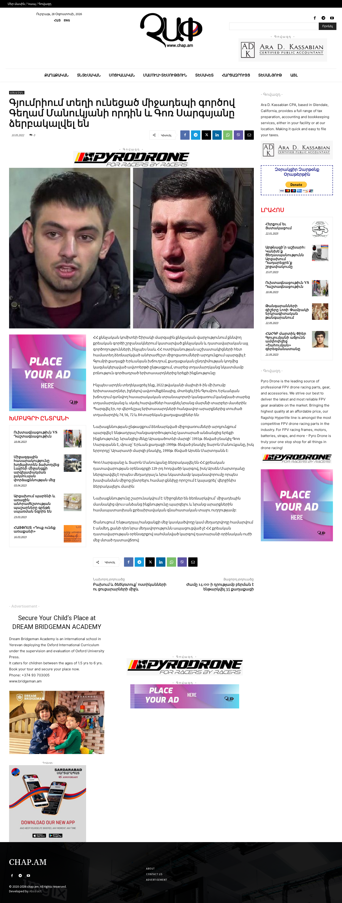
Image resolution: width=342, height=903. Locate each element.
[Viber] (238, 135)
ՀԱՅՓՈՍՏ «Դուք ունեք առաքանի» (35, 530)
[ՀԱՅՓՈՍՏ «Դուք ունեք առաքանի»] (72, 534)
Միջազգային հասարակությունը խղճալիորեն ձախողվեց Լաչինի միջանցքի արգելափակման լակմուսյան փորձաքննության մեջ (36, 468)
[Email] (249, 135)
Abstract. (35, 891)
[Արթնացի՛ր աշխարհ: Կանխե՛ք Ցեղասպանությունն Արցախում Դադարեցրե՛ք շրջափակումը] (320, 253)
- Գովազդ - (272, 94)
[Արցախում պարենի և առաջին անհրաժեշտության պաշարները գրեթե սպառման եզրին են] (72, 502)
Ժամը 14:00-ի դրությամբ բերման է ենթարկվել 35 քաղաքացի (220, 586)
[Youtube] (332, 18)
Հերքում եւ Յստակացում (278, 226)
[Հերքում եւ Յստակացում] (320, 230)
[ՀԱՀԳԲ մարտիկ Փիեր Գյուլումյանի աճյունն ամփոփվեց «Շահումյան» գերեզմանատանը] (320, 339)
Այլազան (16, 92)
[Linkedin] (217, 135)
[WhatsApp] (227, 135)
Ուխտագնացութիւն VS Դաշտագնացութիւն (35, 434)
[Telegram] (323, 18)
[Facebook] (315, 18)
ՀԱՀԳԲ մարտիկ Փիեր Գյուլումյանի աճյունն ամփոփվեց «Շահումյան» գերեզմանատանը (285, 341)
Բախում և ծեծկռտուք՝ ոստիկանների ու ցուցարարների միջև (129, 586)
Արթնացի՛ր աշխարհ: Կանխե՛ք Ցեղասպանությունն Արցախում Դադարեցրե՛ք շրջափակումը (285, 257)
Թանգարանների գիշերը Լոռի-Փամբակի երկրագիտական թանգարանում (287, 312)
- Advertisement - (24, 606)
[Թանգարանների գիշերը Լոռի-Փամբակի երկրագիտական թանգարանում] (320, 311)
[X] (206, 135)
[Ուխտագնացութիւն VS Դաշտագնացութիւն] (72, 438)
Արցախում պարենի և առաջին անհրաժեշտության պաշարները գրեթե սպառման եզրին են (34, 504)
